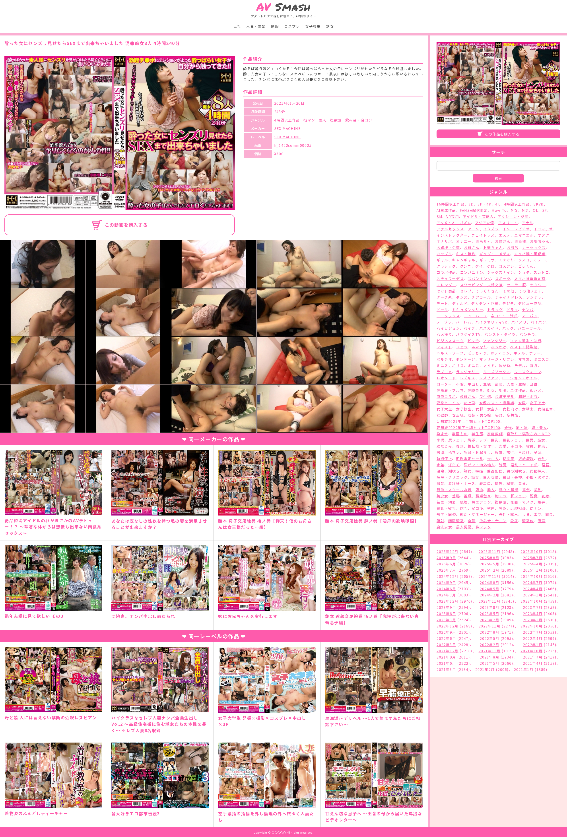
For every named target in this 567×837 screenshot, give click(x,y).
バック (508, 328)
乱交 (499, 384)
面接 (549, 514)
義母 (468, 495)
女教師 (442, 415)
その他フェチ (530, 291)
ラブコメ (444, 371)
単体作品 (518, 390)
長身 (526, 514)
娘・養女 (539, 427)
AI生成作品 (446, 210)
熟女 (330, 26)
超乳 (464, 508)
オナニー (464, 241)
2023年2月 (489, 619)
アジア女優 (484, 222)
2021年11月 (490, 650)
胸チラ (501, 495)
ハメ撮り (444, 334)
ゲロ (491, 266)
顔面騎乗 (456, 520)
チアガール (481, 297)
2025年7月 (532, 557)
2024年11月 (490, 576)
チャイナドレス (508, 297)
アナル (527, 222)
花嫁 (545, 495)
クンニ (466, 266)
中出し (474, 384)
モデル (520, 365)
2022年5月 (489, 638)
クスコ (524, 260)
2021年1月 (523, 669)
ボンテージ (465, 359)
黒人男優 (464, 526)
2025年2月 (489, 570)
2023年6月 (446, 613)
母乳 (542, 458)
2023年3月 (446, 619)
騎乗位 (528, 520)
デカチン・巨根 (484, 303)
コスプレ (292, 26)
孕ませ (442, 433)
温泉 (440, 471)
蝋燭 (464, 502)
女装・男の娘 (479, 415)
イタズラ (491, 228)
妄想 (499, 415)
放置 (499, 452)
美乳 (538, 489)
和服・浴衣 (528, 396)
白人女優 (491, 477)
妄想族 (512, 415)
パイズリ (518, 322)
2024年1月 (532, 595)
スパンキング (479, 278)
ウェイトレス (483, 235)
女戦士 (528, 409)
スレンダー (446, 284)
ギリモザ (487, 260)
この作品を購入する (502, 134)
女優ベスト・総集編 (496, 402)
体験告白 (475, 390)
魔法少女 (444, 526)
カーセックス (534, 247)
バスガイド (489, 328)
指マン (309, 120)
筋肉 (479, 489)
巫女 (541, 440)
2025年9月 (446, 557)
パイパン (538, 322)
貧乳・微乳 (446, 508)
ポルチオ (444, 359)
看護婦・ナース (461, 483)
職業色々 (483, 495)
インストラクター (452, 235)
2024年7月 (532, 582)
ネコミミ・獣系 (504, 315)
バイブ (469, 328)
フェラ (462, 346)
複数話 (336, 120)
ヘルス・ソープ (450, 353)
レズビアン (488, 377)
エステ (505, 235)
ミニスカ (541, 359)
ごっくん (526, 266)
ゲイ (479, 266)
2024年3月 (446, 595)
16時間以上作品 (451, 204)
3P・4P (484, 204)
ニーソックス (448, 315)
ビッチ (473, 340)
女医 (522, 402)
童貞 (522, 483)
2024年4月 (532, 588)
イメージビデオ (516, 228)
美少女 (442, 495)
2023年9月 (446, 607)
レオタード (446, 377)
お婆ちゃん (540, 241)
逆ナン (535, 508)
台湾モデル (505, 396)
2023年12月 (447, 601)
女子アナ (537, 402)
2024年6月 (446, 588)
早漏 (537, 452)
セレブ (466, 291)
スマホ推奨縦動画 (530, 278)
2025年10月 (531, 551)
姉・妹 (522, 427)
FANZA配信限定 (474, 210)
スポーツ (502, 278)
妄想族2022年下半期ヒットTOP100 (468, 427)
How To (499, 210)
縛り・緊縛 (508, 489)
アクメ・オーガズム (454, 222)
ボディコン (500, 353)
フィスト (444, 346)
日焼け (524, 452)
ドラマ (512, 309)
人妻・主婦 (256, 26)
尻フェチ (456, 440)
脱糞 (534, 495)
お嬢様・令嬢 (448, 247)
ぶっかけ (498, 346)
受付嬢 (485, 396)
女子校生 (313, 26)
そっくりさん (487, 291)
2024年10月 (531, 576)
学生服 (477, 433)
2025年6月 (446, 563)
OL (535, 210)
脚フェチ (518, 495)
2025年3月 (446, 570)
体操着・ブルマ (450, 390)
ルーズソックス (496, 371)
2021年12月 (447, 650)
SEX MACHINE (287, 128)
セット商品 (446, 291)
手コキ (516, 446)
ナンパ (528, 309)
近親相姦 (518, 508)
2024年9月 (446, 582)
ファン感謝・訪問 (525, 340)
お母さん (471, 247)
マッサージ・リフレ (496, 359)
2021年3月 (446, 669)
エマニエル (524, 235)
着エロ (485, 483)
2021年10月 (531, 650)
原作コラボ (446, 396)
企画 (534, 384)
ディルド (459, 303)
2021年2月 (485, 669)
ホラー (535, 353)
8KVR (538, 204)
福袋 (499, 483)
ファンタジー (494, 340)
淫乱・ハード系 (524, 464)
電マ (537, 514)
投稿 (530, 446)
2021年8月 (489, 657)
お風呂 (512, 247)
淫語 (546, 464)
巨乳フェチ (512, 440)
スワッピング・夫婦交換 (481, 284)
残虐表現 (526, 458)
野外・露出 (508, 514)
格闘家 (509, 458)
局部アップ (477, 440)
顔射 (440, 520)
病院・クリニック (452, 477)
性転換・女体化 (481, 446)
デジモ (508, 303)
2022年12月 (447, 626)
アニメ (474, 228)
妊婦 (508, 427)
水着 (440, 464)
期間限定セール (469, 458)
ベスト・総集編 (523, 346)
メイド (489, 365)
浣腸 (503, 464)
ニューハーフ (475, 315)
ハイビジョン (448, 328)
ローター (444, 384)
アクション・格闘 (513, 216)
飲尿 (514, 520)
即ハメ (536, 390)
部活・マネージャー (477, 514)
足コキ (477, 508)
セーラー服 (516, 284)
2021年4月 (532, 663)
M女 (514, 210)
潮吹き (454, 471)
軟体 (491, 508)
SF (544, 210)
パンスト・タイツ (500, 334)
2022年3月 (446, 644)
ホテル (519, 353)
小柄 (440, 440)
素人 (322, 120)
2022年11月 (490, 626)
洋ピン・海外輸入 (479, 464)
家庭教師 (495, 433)
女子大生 (444, 409)
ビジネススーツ (450, 340)
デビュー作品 (530, 303)
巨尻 (530, 440)
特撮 (479, 471)
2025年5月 (489, 563)
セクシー (538, 284)
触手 (541, 502)
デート (442, 303)
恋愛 (503, 446)
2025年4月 (532, 563)
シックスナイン (500, 272)
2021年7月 (532, 657)
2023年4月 (532, 613)
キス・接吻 (466, 253)
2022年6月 (446, 638)
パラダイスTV (468, 334)
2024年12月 (447, 576)
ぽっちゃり (477, 353)
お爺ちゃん (493, 247)
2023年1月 (532, 619)
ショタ (524, 272)
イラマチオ (543, 228)
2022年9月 (446, 632)
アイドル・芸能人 (478, 216)
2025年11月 (490, 551)
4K (497, 204)
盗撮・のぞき (537, 477)
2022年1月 (532, 644)
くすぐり (506, 260)
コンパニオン (471, 272)
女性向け (510, 409)
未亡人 (493, 458)
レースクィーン (527, 371)
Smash (283, 7)
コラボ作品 (446, 272)
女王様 (458, 415)
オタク (543, 235)
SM (439, 216)
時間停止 (444, 458)
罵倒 (526, 489)
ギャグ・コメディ (495, 253)
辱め (503, 508)
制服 (275, 26)
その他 (509, 291)
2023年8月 (489, 607)
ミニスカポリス (450, 365)
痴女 (475, 477)
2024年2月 (489, 595)
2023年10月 (531, 601)
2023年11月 (490, 601)
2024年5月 (489, 588)
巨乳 (237, 26)
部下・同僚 (446, 514)
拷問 (440, 452)
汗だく (454, 464)
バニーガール (529, 328)
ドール (442, 309)
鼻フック (483, 526)
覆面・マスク (522, 502)
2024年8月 (489, 582)
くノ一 (539, 260)
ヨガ (534, 365)
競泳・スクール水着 (454, 489)
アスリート (508, 222)
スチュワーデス (450, 278)
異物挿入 (537, 471)
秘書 (510, 483)
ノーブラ (444, 322)
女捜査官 (545, 409)
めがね (505, 365)
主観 (487, 384)
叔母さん (468, 396)
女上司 (469, 402)
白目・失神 (512, 477)
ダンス (462, 297)
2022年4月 (532, 638)
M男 (525, 210)
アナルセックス (450, 228)
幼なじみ (444, 446)
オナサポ (444, 241)
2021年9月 (446, 657)
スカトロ (541, 272)
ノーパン (529, 315)
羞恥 (456, 495)
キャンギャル (464, 260)
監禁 (440, 483)
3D (471, 204)
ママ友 (524, 359)
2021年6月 (446, 663)
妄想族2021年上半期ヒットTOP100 (468, 421)
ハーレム (463, 322)
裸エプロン (481, 502)
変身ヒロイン (448, 402)
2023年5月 (489, 613)
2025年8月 (489, 557)
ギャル (442, 260)
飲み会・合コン (359, 120)
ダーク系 (444, 297)
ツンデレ (534, 297)
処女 (491, 390)
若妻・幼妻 (446, 502)
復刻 (460, 446)
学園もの (460, 433)
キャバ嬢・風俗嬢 (530, 253)
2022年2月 (489, 644)
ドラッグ (495, 309)
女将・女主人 (487, 409)
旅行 (510, 452)
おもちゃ (483, 241)
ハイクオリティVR (491, 322)
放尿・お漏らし (477, 452)
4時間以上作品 (287, 120)
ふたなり (479, 346)
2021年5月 (489, 663)
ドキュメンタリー (467, 309)
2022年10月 (531, 626)
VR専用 (452, 216)
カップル (444, 253)
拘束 (542, 446)
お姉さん (503, 241)
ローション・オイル (519, 377)
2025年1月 (532, 570)
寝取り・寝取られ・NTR (528, 433)
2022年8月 (489, 632)
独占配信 (495, 471)
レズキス (467, 377)
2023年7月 (532, 607)
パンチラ (527, 334)
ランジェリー (468, 371)
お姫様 (520, 241)
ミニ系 (474, 365)
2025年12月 (447, 551)
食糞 (472, 520)
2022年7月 (532, 632)
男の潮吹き (516, 471)
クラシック (446, 266)
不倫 (460, 384)
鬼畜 (542, 520)
